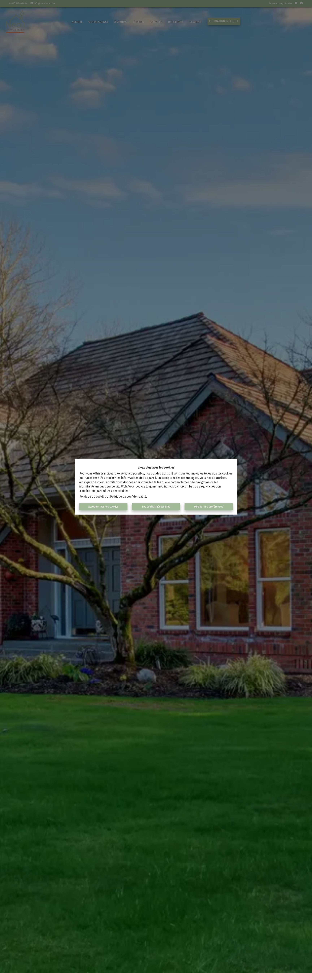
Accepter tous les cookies (103, 506)
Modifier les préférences (208, 506)
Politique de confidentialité (128, 496)
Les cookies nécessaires (156, 506)
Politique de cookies (92, 496)
